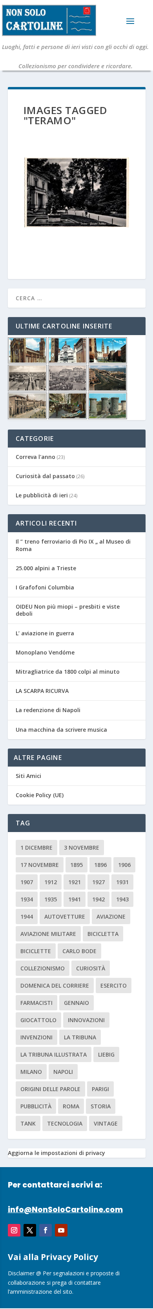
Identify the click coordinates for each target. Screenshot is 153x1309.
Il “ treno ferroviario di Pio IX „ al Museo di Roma (73, 545)
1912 (50, 882)
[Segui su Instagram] (14, 1230)
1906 (124, 864)
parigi (100, 1089)
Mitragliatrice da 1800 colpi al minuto (68, 671)
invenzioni (36, 1037)
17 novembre (39, 864)
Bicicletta (102, 933)
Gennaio (76, 1002)
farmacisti (36, 1002)
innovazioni (86, 1020)
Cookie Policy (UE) (40, 795)
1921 (74, 882)
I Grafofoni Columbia (45, 587)
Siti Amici (28, 776)
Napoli (63, 1071)
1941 (74, 899)
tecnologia (64, 1123)
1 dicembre (36, 847)
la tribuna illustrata (53, 1054)
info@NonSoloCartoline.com (65, 1209)
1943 (122, 899)
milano (31, 1071)
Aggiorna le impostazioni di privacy (56, 1153)
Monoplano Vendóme (45, 652)
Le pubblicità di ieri (42, 495)
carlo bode (79, 951)
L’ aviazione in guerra (45, 633)
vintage (106, 1123)
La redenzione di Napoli (48, 710)
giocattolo (38, 1020)
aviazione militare (48, 933)
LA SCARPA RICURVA (42, 690)
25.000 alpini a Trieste (46, 568)
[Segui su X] (30, 1230)
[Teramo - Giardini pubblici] (76, 192)
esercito (113, 985)
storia (101, 1106)
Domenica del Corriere (54, 985)
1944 (26, 916)
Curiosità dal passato (45, 476)
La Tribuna (80, 1037)
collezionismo (42, 968)
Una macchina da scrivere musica (61, 729)
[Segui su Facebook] (45, 1230)
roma (71, 1106)
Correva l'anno (35, 457)
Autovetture (64, 916)
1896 (100, 864)
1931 (122, 882)
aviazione (111, 916)
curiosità (90, 968)
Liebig (106, 1054)
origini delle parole (50, 1089)
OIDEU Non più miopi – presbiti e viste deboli (68, 610)
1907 (26, 882)
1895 (76, 864)
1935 (50, 899)
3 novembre (81, 847)
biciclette (35, 951)
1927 (98, 882)
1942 (98, 899)
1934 (26, 899)
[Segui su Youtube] (61, 1230)
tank (28, 1123)
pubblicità (35, 1106)
